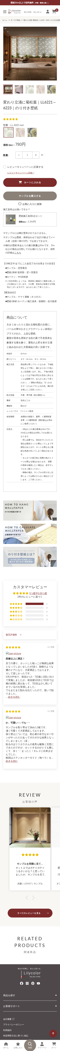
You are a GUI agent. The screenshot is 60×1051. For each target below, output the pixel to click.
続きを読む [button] (14, 696)
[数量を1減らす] (19, 155)
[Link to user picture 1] (30, 653)
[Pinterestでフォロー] (32, 984)
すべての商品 (15, 20)
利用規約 (7, 1030)
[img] (13, 647)
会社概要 (7, 1019)
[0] (54, 11)
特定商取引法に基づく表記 (15, 1035)
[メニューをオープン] (4, 11)
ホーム (4, 20)
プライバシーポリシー (13, 1024)
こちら (17, 252)
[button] (10, 119)
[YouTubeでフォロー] (38, 984)
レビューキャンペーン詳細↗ (20, 172)
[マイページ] (47, 11)
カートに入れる (32, 182)
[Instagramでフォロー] (27, 984)
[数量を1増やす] (35, 155)
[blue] (32, 132)
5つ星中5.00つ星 (38, 593)
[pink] (20, 132)
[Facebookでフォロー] (21, 984)
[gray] (8, 132)
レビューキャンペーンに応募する (25, 166)
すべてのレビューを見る (29, 913)
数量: (6, 155)
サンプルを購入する (30, 195)
